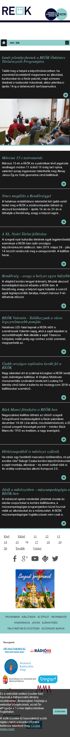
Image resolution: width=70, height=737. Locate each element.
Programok (12, 617)
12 (46, 536)
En (17, 42)
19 (59, 542)
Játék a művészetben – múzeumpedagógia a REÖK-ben (36, 491)
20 (5, 548)
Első (6, 536)
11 (35, 536)
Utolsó (37, 548)
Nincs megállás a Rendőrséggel (26, 195)
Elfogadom (60, 712)
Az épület (43, 617)
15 (17, 542)
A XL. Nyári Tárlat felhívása (24, 233)
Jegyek (36, 622)
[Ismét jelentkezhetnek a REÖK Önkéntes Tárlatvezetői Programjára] (35, 121)
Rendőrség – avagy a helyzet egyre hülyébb (36, 275)
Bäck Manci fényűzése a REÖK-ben (29, 409)
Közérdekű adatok (53, 628)
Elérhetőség (50, 622)
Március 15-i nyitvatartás (22, 157)
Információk (59, 617)
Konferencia (22, 622)
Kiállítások (29, 617)
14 (5, 542)
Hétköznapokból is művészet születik (30, 451)
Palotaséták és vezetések (24, 628)
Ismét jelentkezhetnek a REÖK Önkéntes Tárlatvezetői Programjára (33, 59)
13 (58, 536)
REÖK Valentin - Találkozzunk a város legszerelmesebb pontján (32, 319)
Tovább (20, 548)
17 (36, 542)
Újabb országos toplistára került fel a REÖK (31, 365)
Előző (21, 536)
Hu (12, 42)
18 (48, 542)
